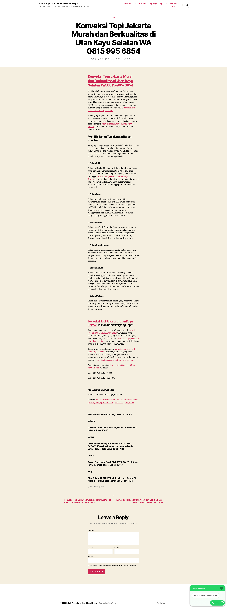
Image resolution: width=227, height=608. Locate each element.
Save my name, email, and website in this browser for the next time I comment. (113, 566)
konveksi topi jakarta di (114, 360)
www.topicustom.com (105, 400)
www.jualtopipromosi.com (101, 402)
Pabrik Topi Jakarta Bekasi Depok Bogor (58, 3)
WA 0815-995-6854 (117, 85)
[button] (221, 588)
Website (90, 557)
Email (116, 548)
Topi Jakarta (174, 4)
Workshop (175, 6)
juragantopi (99, 59)
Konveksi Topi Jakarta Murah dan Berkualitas (110, 78)
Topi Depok (163, 4)
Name (90, 548)
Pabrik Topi (128, 4)
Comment (91, 530)
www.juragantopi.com (124, 402)
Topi (135, 4)
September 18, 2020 (114, 59)
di (115, 81)
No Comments (131, 59)
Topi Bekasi (143, 4)
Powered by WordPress (107, 603)
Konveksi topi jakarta (97, 487)
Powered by (195, 588)
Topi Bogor (153, 4)
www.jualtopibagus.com (127, 400)
